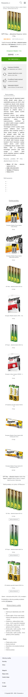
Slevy (3, 665)
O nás (3, 682)
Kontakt (4, 686)
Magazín (4, 670)
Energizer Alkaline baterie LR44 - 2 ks (14, 315)
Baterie (24, 7)
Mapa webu (5, 673)
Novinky (4, 661)
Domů (4, 7)
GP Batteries (12, 44)
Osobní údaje (5, 677)
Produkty (8, 7)
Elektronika (12, 7)
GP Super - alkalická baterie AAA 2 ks (14, 344)
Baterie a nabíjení (19, 7)
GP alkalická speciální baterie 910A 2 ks (14, 585)
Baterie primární (11, 480)
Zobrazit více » (14, 46)
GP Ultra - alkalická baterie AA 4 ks (14, 286)
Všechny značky (6, 658)
